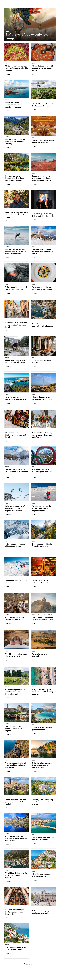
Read (9, 74)
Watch (36, 74)
